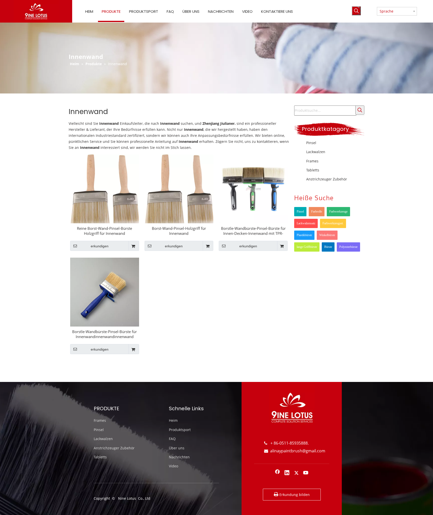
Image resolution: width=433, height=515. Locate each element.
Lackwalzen (315, 151)
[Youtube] (306, 473)
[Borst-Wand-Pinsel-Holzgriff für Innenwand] (179, 191)
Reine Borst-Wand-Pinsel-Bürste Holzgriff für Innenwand (104, 231)
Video (173, 466)
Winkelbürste (327, 235)
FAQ (172, 438)
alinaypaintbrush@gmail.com (294, 451)
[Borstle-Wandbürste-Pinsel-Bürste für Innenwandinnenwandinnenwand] (104, 291)
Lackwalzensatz (306, 223)
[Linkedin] (287, 473)
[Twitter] (296, 473)
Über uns (176, 448)
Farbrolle (316, 211)
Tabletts (312, 170)
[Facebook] (277, 473)
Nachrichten (179, 457)
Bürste (328, 247)
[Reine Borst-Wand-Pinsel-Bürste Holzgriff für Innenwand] (104, 191)
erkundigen (100, 246)
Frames (312, 161)
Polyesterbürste (348, 247)
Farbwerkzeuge (338, 211)
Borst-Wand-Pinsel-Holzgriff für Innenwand (179, 231)
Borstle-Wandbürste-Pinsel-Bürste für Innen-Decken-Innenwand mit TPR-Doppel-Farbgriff (253, 231)
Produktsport (180, 429)
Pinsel (311, 142)
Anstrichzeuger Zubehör (326, 179)
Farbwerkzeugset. (333, 223)
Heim (173, 420)
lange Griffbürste (307, 247)
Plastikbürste (304, 235)
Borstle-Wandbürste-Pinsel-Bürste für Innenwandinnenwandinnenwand (104, 334)
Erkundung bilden (294, 494)
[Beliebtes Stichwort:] (356, 10)
